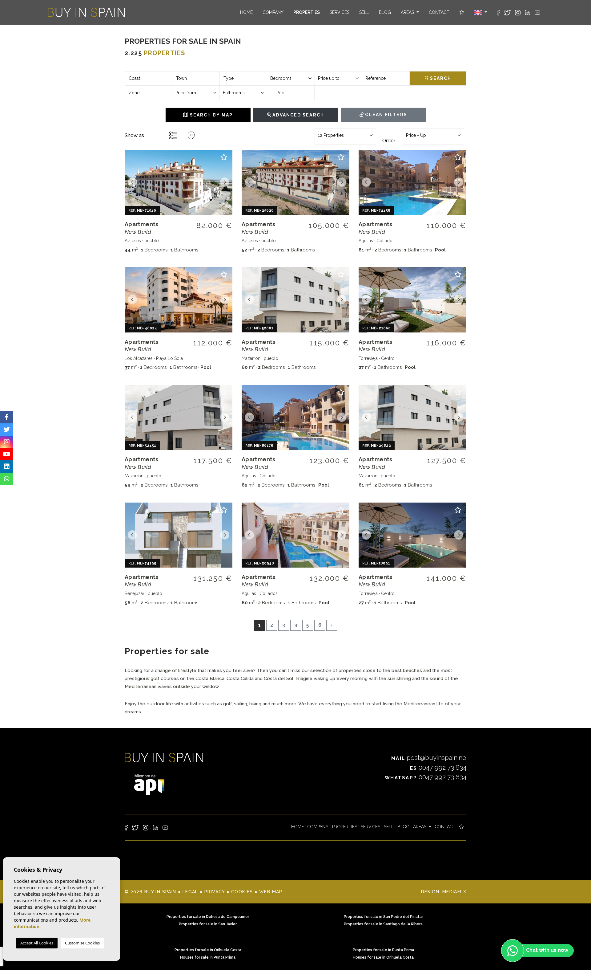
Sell (364, 12)
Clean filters (385, 114)
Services (339, 12)
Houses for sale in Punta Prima (207, 957)
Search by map (210, 114)
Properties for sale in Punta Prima (383, 950)
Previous (132, 182)
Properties (306, 12)
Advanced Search (297, 114)
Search (440, 78)
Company (273, 12)
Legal (190, 891)
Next (224, 182)
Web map (271, 891)
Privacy (214, 891)
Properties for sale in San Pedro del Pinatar (383, 917)
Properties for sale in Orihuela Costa (208, 950)
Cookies (242, 891)
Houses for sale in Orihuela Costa (383, 957)
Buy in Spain (86, 12)
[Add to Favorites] (224, 160)
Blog (385, 12)
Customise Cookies (82, 943)
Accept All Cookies (36, 943)
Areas (408, 12)
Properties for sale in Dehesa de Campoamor (208, 917)
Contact (439, 12)
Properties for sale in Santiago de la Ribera (383, 924)
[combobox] (148, 78)
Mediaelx (454, 891)
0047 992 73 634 (438, 767)
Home (246, 12)
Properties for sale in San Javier (208, 924)
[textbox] (148, 78)
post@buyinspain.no (428, 757)
